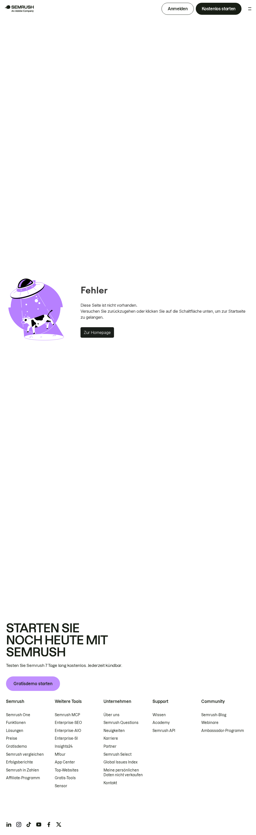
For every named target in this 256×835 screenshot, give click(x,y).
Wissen (159, 715)
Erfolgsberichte (19, 762)
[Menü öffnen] (250, 9)
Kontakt (110, 783)
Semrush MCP (67, 715)
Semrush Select (118, 754)
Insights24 (63, 746)
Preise (11, 738)
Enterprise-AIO (68, 731)
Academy (161, 723)
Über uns (112, 715)
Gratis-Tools (65, 778)
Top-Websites (66, 770)
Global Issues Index (121, 762)
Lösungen (14, 731)
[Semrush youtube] (39, 824)
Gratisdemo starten (33, 683)
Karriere (111, 738)
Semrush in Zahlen (22, 770)
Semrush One (18, 715)
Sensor (61, 786)
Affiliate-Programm (23, 778)
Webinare (209, 723)
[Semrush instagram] (19, 824)
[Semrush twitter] (59, 824)
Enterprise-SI (66, 738)
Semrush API (163, 731)
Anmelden (178, 9)
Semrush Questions (121, 723)
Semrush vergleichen (25, 754)
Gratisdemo (16, 746)
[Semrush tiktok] (29, 824)
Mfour (60, 754)
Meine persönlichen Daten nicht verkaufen (124, 772)
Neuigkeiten (114, 731)
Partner (110, 746)
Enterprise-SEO (68, 723)
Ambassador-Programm (222, 731)
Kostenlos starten (219, 9)
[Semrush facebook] (49, 824)
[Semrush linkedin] (9, 824)
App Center (65, 762)
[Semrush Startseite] (19, 8)
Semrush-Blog (213, 715)
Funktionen (16, 723)
